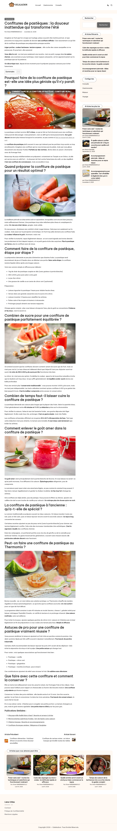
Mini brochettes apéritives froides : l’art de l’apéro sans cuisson (31, 719)
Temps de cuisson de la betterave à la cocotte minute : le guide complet (95, 63)
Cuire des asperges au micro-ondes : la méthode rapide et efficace (96, 49)
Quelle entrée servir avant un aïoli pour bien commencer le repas (94, 56)
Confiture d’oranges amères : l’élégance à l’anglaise (27, 725)
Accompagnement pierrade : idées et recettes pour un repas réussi (95, 70)
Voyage (85, 97)
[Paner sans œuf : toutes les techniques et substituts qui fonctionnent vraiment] (96, 118)
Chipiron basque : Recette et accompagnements (26, 722)
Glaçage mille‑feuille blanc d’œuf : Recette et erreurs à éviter (30, 715)
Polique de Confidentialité (14, 811)
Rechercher (89, 18)
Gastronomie (9, 19)
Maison (85, 92)
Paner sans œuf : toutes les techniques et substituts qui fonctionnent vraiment (92, 40)
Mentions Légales (11, 814)
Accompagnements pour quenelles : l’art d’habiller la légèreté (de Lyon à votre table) (100, 174)
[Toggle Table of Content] (17, 71)
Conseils (85, 84)
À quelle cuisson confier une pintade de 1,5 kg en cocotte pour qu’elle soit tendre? (100, 143)
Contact (8, 808)
